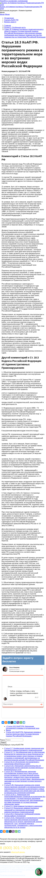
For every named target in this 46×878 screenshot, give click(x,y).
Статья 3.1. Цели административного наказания (23, 806)
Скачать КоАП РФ (11, 20)
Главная (7, 25)
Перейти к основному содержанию (14, 1)
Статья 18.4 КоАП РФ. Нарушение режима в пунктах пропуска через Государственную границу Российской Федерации (23, 734)
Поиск (2, 740)
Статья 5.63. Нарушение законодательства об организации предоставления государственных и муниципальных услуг (23, 768)
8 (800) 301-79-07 (15, 848)
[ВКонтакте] (3, 722)
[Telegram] (24, 722)
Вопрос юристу (10, 22)
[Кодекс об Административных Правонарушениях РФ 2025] (23, 5)
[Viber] (18, 722)
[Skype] (15, 722)
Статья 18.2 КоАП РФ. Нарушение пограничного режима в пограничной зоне (22, 727)
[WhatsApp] (21, 722)
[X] (12, 722)
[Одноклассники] (6, 722)
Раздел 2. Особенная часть (15, 27)
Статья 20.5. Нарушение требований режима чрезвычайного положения (22, 815)
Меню (2, 14)
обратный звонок (18, 852)
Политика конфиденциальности (12, 875)
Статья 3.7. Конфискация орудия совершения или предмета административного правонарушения (24, 749)
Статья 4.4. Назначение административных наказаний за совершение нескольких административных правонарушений (21, 810)
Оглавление (9, 18)
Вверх (8, 730)
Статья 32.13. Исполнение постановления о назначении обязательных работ (21, 763)
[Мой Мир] (9, 722)
